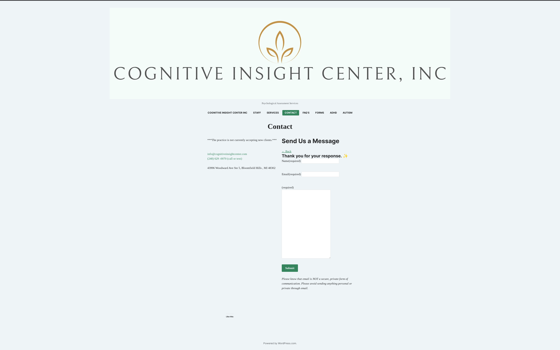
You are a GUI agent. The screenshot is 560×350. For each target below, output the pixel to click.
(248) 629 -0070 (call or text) (224, 158)
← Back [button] (286, 151)
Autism (347, 112)
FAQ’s (306, 112)
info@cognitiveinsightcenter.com (227, 153)
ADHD (333, 112)
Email (291, 174)
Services (273, 112)
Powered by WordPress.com (279, 343)
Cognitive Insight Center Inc (227, 112)
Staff (257, 112)
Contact (291, 112)
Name (291, 160)
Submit (289, 268)
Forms (319, 112)
